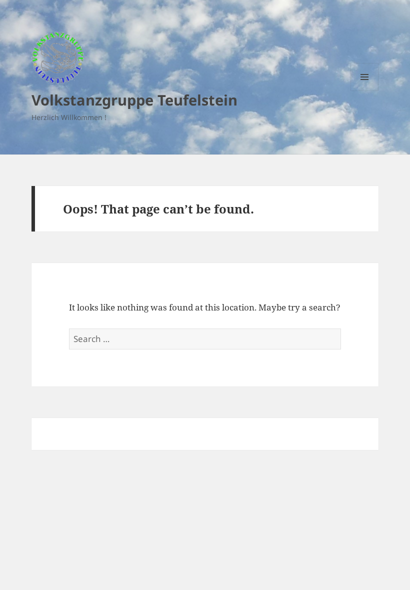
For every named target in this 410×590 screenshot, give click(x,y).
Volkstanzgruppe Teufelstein (135, 100)
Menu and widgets (364, 90)
